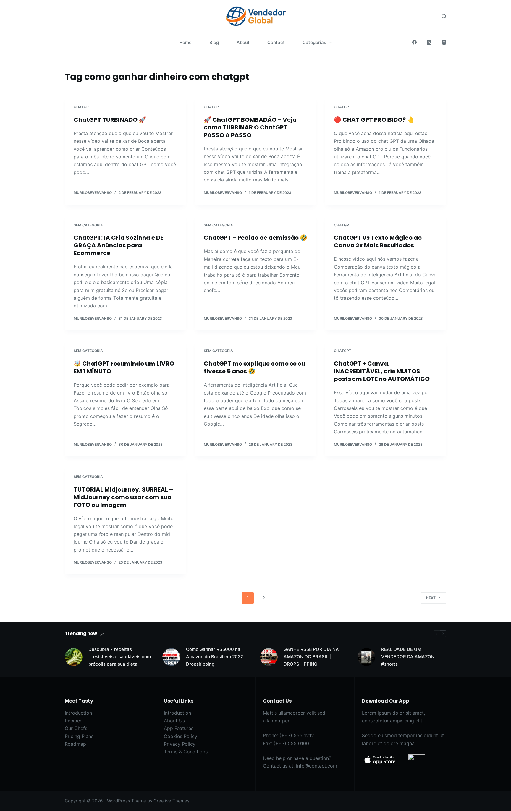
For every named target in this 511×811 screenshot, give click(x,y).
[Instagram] (444, 42)
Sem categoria (88, 225)
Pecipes (73, 721)
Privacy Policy (179, 744)
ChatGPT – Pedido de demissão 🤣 (255, 237)
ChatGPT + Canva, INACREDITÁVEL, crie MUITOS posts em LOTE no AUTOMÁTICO (382, 371)
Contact (276, 42)
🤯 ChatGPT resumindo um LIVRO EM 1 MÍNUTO (124, 367)
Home (185, 42)
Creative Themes (171, 801)
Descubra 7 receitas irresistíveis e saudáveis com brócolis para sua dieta (119, 656)
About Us (174, 721)
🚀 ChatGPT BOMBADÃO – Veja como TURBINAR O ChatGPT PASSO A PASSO (250, 127)
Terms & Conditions (186, 752)
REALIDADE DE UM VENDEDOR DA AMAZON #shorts (407, 656)
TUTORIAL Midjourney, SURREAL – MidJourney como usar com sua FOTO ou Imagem (123, 497)
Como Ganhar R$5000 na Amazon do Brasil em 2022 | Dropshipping (216, 656)
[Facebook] (414, 42)
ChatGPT (82, 107)
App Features (178, 728)
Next (431, 598)
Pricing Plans (79, 736)
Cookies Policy (180, 736)
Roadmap (75, 744)
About (243, 42)
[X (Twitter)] (429, 42)
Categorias (314, 42)
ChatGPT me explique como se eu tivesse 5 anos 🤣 (254, 367)
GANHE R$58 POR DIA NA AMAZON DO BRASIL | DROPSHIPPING (311, 656)
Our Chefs (76, 728)
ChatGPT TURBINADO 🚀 (110, 120)
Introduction (78, 713)
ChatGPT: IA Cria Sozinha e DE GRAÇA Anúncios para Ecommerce (118, 245)
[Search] (444, 16)
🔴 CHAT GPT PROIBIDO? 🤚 (374, 120)
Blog (214, 42)
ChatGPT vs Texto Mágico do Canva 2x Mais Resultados (378, 241)
